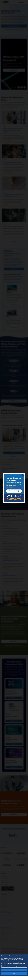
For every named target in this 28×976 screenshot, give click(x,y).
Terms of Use (15, 963)
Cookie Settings (14, 966)
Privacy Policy (22, 963)
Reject (14, 969)
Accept (14, 973)
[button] (14, 491)
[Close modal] (23, 475)
